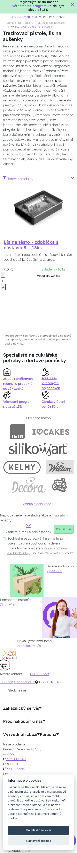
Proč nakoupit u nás (23, 721)
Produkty (27, 22)
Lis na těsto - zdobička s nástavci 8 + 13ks (31, 244)
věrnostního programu (30, 6)
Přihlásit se (63, 529)
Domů (10, 22)
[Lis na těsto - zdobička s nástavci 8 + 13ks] (38, 209)
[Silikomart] (38, 449)
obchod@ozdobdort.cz (17, 682)
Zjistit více (54, 571)
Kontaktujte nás (29, 646)
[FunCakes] (59, 485)
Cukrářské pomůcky (53, 22)
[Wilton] (60, 467)
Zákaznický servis (21, 708)
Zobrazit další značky (38, 504)
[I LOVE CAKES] (51, 431)
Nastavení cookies (38, 840)
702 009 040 (16, 759)
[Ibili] (17, 431)
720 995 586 (15, 769)
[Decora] (28, 485)
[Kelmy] (22, 467)
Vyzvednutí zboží (20, 734)
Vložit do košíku (48, 276)
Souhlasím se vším (38, 830)
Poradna (48, 734)
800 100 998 (39, 674)
